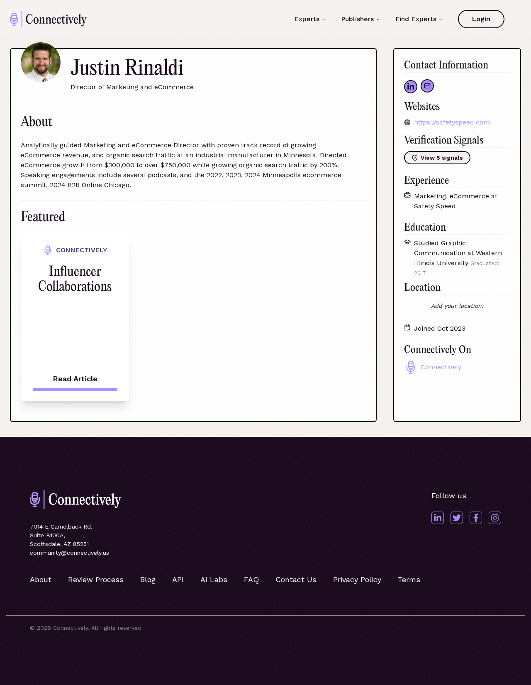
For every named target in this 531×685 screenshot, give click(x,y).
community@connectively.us (69, 552)
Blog (148, 579)
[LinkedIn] (437, 518)
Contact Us (296, 579)
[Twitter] (457, 518)
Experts (306, 19)
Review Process (96, 579)
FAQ (251, 579)
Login (481, 19)
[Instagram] (495, 518)
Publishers (357, 19)
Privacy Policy (357, 579)
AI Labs (213, 579)
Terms (409, 579)
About (40, 579)
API (178, 579)
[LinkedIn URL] (410, 86)
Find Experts (415, 19)
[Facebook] (476, 518)
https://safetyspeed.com (452, 122)
